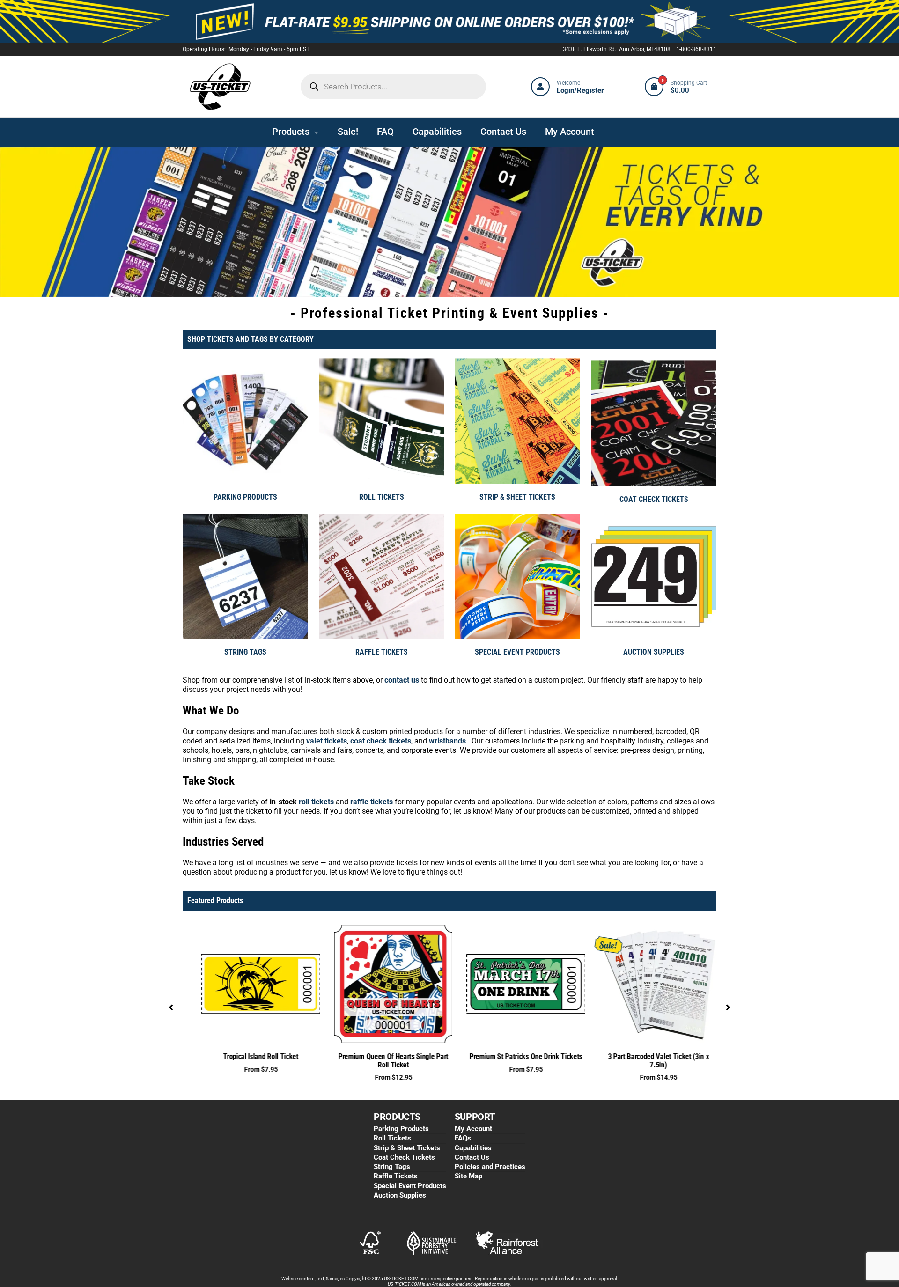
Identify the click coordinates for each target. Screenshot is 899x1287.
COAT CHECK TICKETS (653, 499)
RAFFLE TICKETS (381, 651)
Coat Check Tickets (404, 1157)
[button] (171, 1007)
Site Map (468, 1176)
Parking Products (401, 1129)
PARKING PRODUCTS (245, 497)
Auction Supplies (400, 1195)
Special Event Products (410, 1186)
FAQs (463, 1138)
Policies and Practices (490, 1166)
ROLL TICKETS (381, 497)
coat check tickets (380, 740)
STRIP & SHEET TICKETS (517, 497)
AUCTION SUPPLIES (653, 651)
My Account (473, 1129)
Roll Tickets (392, 1138)
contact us (401, 680)
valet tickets (326, 740)
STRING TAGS (245, 651)
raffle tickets (371, 801)
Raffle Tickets (396, 1176)
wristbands (447, 740)
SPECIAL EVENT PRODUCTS (517, 651)
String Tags (392, 1166)
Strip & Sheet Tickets (407, 1148)
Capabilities (473, 1148)
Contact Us (472, 1157)
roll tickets (315, 801)
